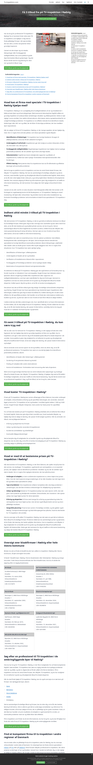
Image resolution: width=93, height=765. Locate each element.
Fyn (63, 2)
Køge (8, 686)
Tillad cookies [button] (41, 762)
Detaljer (60, 759)
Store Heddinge (11, 693)
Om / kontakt (78, 2)
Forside (51, 2)
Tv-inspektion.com (11, 2)
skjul (22, 74)
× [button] (91, 754)
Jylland (58, 2)
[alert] (46, 759)
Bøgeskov (9, 690)
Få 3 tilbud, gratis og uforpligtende (46, 18)
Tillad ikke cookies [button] (51, 762)
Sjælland (69, 2)
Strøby (8, 697)
